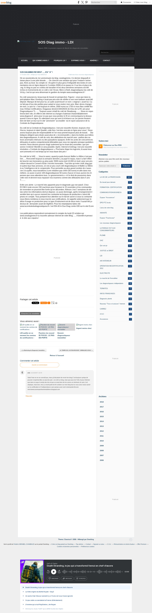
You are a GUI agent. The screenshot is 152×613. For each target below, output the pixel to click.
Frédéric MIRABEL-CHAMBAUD (24, 544)
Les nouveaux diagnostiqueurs (110, 223)
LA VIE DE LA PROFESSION (110, 177)
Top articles (79, 544)
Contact (106, 60)
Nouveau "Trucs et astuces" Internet (112, 304)
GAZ (101, 240)
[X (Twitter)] (82, 2)
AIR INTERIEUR (105, 261)
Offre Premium (141, 544)
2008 (102, 450)
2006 (102, 460)
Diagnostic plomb (106, 299)
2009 (102, 446)
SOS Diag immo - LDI (55, 42)
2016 (102, 412)
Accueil (24, 60)
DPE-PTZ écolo (105, 203)
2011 (102, 436)
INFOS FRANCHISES (107, 293)
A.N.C (102, 314)
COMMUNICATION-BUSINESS (110, 192)
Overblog (90, 539)
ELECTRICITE (105, 273)
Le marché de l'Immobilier (108, 278)
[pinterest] (86, 2)
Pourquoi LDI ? (60, 60)
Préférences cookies (87, 546)
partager (69, 578)
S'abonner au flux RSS (112, 145)
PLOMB (102, 235)
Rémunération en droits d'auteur (124, 544)
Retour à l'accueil (57, 355)
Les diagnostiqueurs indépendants (111, 283)
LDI (101, 256)
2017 (102, 407)
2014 (102, 421)
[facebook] (78, 2)
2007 (102, 455)
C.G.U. (109, 544)
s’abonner (54, 578)
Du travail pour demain (107, 182)
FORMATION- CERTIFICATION (111, 187)
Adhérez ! (94, 60)
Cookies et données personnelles (68, 546)
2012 (102, 431)
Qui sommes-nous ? (41, 60)
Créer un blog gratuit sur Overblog (62, 544)
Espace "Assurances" (107, 197)
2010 (102, 441)
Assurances (104, 319)
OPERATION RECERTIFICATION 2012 (111, 267)
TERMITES (104, 288)
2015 (102, 416)
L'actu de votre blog (106, 208)
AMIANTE (103, 213)
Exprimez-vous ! (78, 60)
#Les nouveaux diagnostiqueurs (84, 74)
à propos (82, 578)
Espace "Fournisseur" (107, 218)
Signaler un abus (99, 544)
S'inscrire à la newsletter (30, 314)
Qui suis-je (103, 245)
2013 (102, 426)
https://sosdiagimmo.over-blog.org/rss (115, 147)
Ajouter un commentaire (39, 365)
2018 (102, 402)
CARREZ (103, 309)
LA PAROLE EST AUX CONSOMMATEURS (107, 229)
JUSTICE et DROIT (106, 251)
